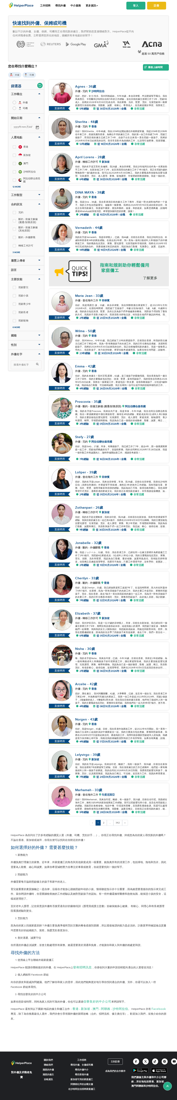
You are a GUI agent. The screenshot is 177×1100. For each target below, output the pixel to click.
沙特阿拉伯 (120, 1009)
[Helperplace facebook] (136, 1061)
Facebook (159, 1009)
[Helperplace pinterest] (165, 1061)
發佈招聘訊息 (82, 967)
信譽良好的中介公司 (97, 1001)
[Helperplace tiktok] (155, 1061)
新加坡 (85, 1009)
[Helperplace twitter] (146, 1061)
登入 (136, 5)
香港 (75, 1009)
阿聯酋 (105, 1009)
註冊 (156, 5)
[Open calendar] (37, 127)
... (110, 822)
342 (118, 822)
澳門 (95, 1009)
